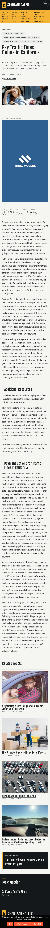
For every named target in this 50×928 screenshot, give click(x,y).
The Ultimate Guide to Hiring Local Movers (24, 752)
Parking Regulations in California (19, 796)
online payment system (12, 491)
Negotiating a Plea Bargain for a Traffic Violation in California (22, 707)
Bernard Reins (10, 78)
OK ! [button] (10, 924)
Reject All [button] (37, 924)
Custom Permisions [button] (22, 924)
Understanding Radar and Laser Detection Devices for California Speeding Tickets (24, 841)
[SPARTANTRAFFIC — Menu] (46, 4)
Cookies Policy (28, 919)
